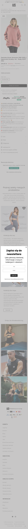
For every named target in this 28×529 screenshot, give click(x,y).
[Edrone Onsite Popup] (14, 264)
